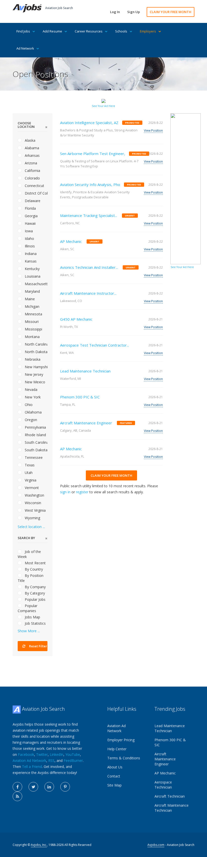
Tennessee (33, 457)
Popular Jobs (34, 599)
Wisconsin (32, 502)
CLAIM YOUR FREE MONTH (170, 12)
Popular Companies (27, 608)
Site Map (114, 785)
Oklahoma (33, 412)
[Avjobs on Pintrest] (65, 787)
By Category (34, 593)
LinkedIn (56, 754)
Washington (34, 495)
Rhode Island (35, 434)
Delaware (32, 200)
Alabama (31, 147)
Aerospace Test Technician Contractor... (94, 345)
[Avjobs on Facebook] (17, 787)
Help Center (116, 749)
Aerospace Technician (163, 785)
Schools (121, 31)
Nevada (30, 389)
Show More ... (29, 630)
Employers (148, 31)
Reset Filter (37, 646)
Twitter (42, 754)
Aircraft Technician (169, 796)
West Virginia (35, 510)
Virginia (30, 480)
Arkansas (32, 155)
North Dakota (35, 351)
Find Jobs (23, 31)
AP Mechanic (71, 241)
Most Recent (35, 563)
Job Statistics (35, 623)
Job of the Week (29, 554)
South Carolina (35, 442)
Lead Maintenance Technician (85, 371)
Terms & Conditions (123, 758)
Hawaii (30, 223)
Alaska (29, 140)
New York (32, 397)
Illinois (29, 246)
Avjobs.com (155, 845)
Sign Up (133, 12)
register (82, 492)
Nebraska (32, 359)
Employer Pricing (121, 739)
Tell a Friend (32, 766)
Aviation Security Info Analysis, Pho (90, 184)
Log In (115, 12)
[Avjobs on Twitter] (33, 787)
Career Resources (88, 31)
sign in (65, 492)
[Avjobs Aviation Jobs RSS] (17, 796)
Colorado (32, 178)
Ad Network (25, 48)
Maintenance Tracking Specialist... (88, 215)
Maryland (32, 291)
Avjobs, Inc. (39, 845)
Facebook (26, 754)
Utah (28, 472)
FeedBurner (73, 760)
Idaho (29, 238)
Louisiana (32, 276)
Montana (32, 336)
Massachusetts (35, 283)
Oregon (30, 419)
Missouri (31, 321)
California (32, 170)
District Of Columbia (35, 193)
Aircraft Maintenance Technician (171, 808)
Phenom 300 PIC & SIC (80, 396)
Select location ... (31, 526)
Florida (30, 208)
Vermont (31, 487)
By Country (33, 569)
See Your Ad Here (103, 106)
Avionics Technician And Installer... (89, 267)
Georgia (31, 215)
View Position (153, 130)
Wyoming (32, 517)
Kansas (30, 261)
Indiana (30, 253)
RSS (51, 760)
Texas (29, 465)
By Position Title (30, 578)
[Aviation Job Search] (27, 8)
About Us (114, 767)
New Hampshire (35, 366)
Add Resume (52, 31)
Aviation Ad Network (29, 760)
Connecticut (34, 185)
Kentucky (32, 268)
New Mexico (34, 382)
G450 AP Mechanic (76, 319)
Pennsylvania (35, 427)
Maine (29, 298)
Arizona (30, 163)
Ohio (28, 404)
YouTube (72, 754)
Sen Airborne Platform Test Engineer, (92, 153)
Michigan (31, 306)
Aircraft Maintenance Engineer (86, 422)
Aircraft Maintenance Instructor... (88, 293)
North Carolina (35, 344)
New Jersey (33, 374)
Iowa (28, 231)
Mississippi (33, 329)
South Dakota (35, 450)
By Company (35, 586)
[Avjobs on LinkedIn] (49, 787)
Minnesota (33, 314)
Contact (113, 776)
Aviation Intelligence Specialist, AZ (89, 122)
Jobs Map (32, 617)
